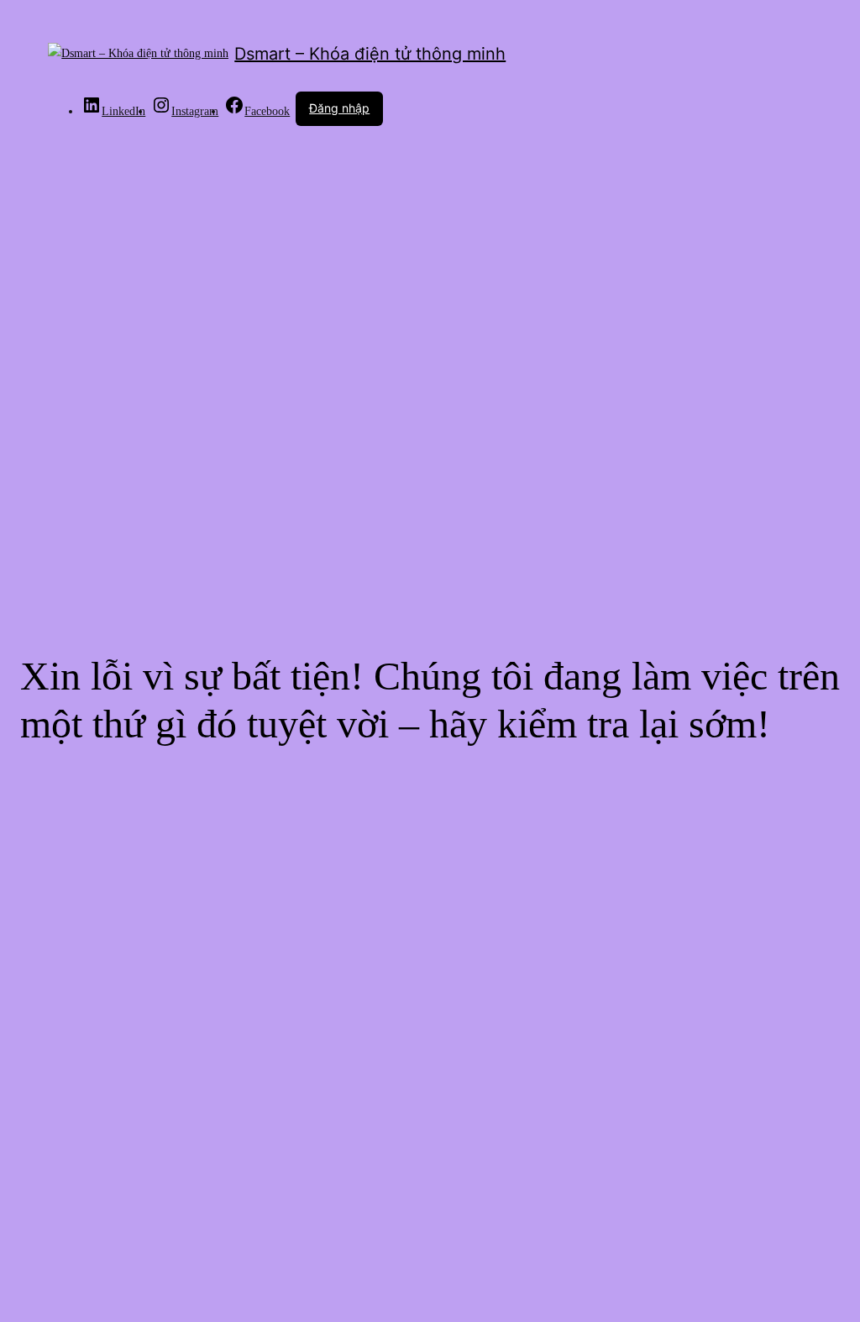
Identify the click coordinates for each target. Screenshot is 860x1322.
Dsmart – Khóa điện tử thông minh (370, 54)
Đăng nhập (339, 108)
